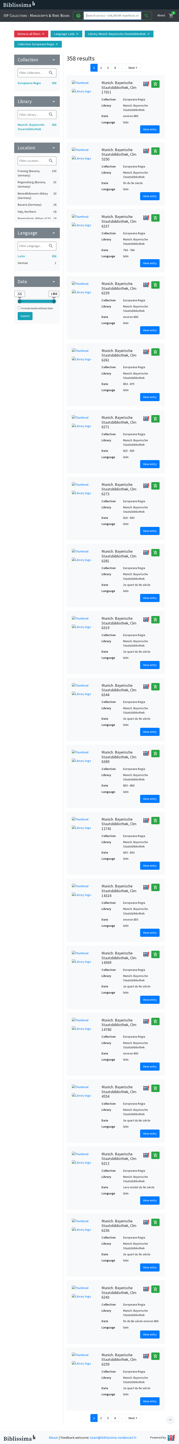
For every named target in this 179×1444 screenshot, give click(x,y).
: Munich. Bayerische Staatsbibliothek (119, 34)
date (37, 282)
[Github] (145, 5)
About (161, 15)
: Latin (66, 34)
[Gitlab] (152, 5)
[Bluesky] (124, 5)
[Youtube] (138, 5)
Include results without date (37, 308)
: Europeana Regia (38, 44)
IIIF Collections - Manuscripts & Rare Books (36, 15)
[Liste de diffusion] (110, 5)
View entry (150, 129)
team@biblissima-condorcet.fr (113, 1437)
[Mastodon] (131, 5)
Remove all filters (31, 34)
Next (133, 68)
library (37, 101)
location (37, 148)
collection (37, 60)
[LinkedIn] (117, 5)
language (37, 233)
